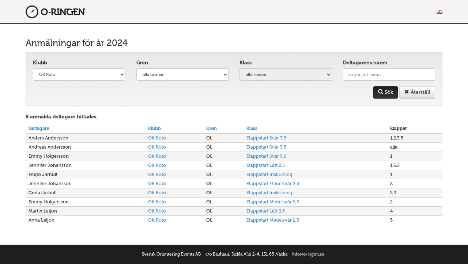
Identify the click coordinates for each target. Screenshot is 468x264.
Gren (142, 63)
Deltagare (39, 128)
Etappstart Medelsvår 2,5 (272, 183)
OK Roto (157, 138)
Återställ (419, 92)
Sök (388, 92)
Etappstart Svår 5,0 (266, 156)
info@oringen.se (308, 254)
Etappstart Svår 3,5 (266, 138)
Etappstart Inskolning (269, 174)
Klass (245, 63)
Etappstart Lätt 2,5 (265, 165)
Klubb (40, 63)
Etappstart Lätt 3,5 (265, 211)
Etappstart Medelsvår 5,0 (272, 201)
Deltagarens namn (365, 63)
